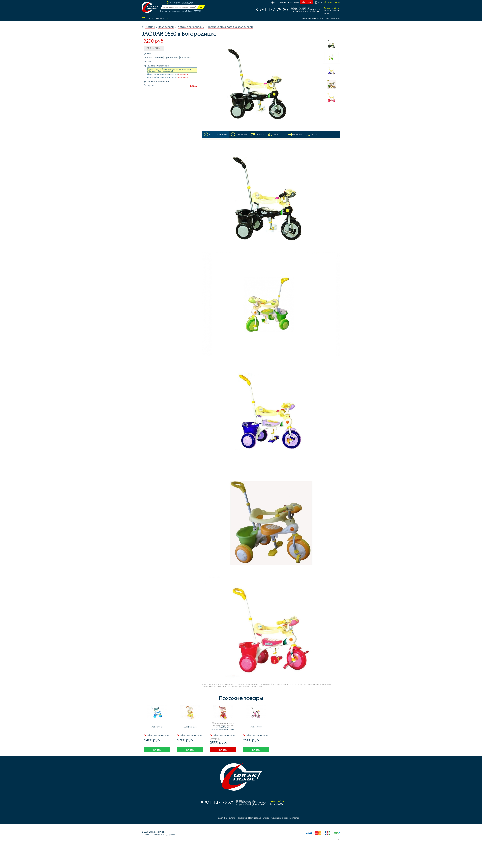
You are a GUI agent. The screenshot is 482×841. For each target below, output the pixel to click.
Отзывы (193, 85)
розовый (148, 57)
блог (327, 18)
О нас (266, 817)
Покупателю (254, 817)
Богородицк (187, 3)
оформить (307, 2)
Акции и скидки (279, 817)
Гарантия (306, 18)
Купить (157, 750)
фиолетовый (171, 57)
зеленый (159, 57)
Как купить (317, 18)
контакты (335, 18)
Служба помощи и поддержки (158, 834)
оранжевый (185, 57)
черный (147, 61)
